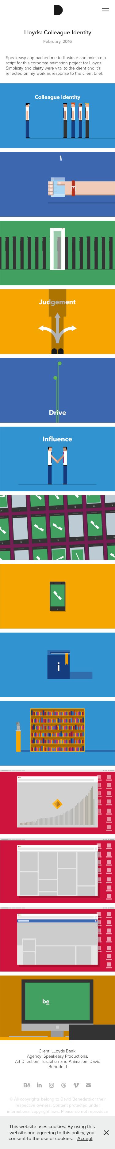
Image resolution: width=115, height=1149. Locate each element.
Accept (85, 1138)
